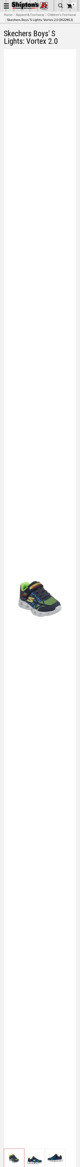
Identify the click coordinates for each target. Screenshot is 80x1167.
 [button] (60, 5)
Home (8, 14)
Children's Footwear (62, 14)
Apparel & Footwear (30, 14)
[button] (6, 5)
